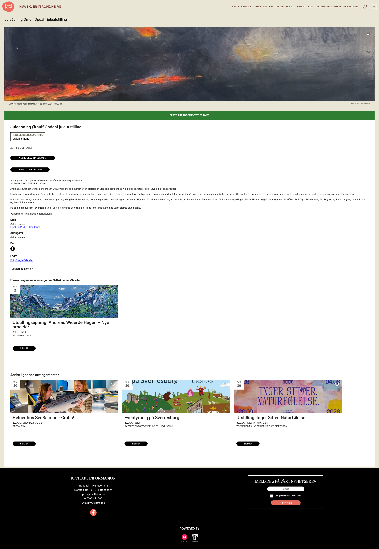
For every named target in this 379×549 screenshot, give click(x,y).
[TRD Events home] (8, 7)
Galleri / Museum (285, 6)
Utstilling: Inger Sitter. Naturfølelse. (271, 417)
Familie (257, 6)
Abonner (286, 502)
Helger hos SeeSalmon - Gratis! (43, 417)
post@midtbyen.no (93, 494)
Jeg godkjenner (288, 496)
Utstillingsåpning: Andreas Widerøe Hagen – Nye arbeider (61, 324)
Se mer (24, 348)
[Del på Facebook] (12, 248)
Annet (337, 6)
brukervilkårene (294, 496)
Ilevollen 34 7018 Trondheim (25, 227)
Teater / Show (323, 6)
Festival (268, 6)
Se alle (75, 280)
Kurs (311, 6)
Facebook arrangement (33, 157)
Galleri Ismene (17, 224)
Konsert (302, 6)
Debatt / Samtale (241, 6)
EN (373, 6)
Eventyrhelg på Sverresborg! (152, 417)
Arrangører (350, 6)
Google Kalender (24, 260)
